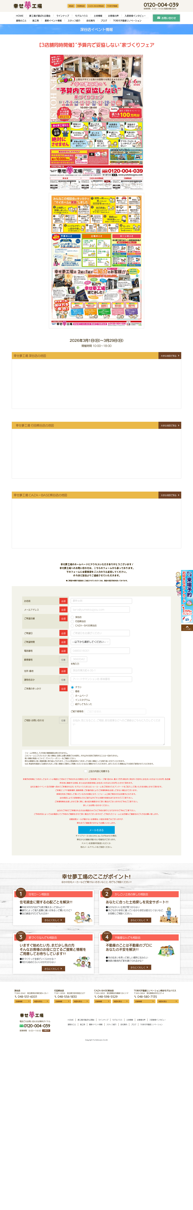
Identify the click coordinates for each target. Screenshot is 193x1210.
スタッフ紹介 (74, 20)
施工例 (35, 20)
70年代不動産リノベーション (127, 20)
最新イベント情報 (53, 20)
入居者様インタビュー (135, 15)
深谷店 (71, 6)
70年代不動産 (112, 6)
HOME (19, 15)
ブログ (104, 20)
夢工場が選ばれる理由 (39, 15)
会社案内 (90, 20)
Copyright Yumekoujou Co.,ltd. (96, 1040)
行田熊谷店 (81, 6)
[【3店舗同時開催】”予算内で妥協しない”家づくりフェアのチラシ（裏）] (96, 262)
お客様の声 (113, 15)
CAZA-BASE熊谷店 (96, 6)
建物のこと (21, 20)
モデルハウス (81, 15)
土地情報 (98, 15)
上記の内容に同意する (98, 771)
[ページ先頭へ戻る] (187, 627)
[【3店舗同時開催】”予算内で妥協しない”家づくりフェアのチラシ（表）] (96, 124)
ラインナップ (62, 15)
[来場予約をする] (184, 596)
